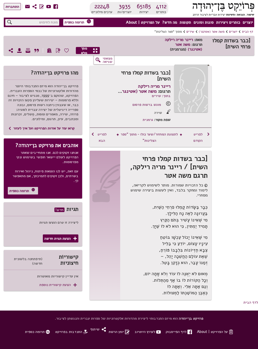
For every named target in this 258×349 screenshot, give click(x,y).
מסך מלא (89, 50)
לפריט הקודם (202, 137)
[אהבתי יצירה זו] (66, 50)
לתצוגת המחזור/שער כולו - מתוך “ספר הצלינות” (149, 137)
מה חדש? (169, 22)
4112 (161, 6)
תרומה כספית (77, 22)
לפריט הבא (98, 137)
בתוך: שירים (161, 95)
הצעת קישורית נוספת (58, 284)
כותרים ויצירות (228, 22)
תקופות (185, 22)
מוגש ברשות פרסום (147, 104)
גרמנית (148, 119)
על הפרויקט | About (143, 22)
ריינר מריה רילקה (179, 39)
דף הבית (247, 31)
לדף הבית (250, 302)
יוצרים (248, 22)
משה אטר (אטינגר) (211, 31)
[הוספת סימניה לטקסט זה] (58, 50)
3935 (125, 6)
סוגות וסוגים (204, 22)
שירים (190, 31)
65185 (144, 6)
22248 (101, 6)
